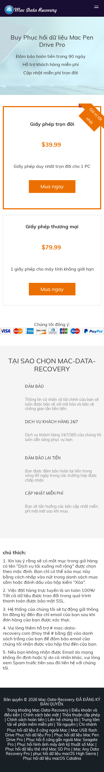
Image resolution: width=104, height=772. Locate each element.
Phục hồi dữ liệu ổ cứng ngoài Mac (37, 730)
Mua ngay (52, 186)
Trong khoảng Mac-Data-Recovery (37, 710)
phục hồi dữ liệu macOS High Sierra (64, 753)
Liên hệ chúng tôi (63, 719)
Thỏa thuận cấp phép (81, 714)
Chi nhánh (88, 724)
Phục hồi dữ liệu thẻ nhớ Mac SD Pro (37, 749)
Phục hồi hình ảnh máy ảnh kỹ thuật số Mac (55, 744)
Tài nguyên (65, 724)
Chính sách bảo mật (41, 714)
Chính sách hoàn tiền (25, 719)
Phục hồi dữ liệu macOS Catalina (52, 758)
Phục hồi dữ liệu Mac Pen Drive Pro (58, 40)
